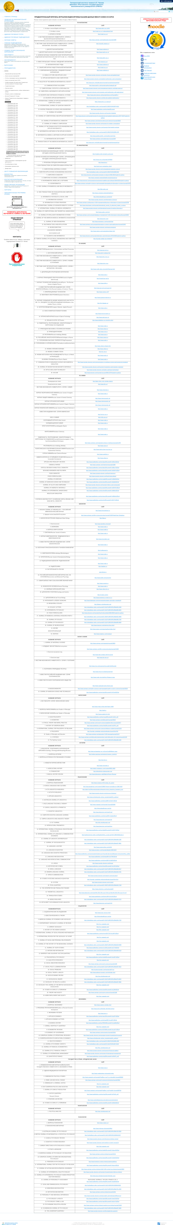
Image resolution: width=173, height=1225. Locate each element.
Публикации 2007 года (12, 132)
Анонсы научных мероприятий (12, 76)
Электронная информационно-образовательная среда (156, 19)
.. (102, 572)
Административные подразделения (16, 37)
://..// (103, 1073)
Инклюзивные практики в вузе (12, 166)
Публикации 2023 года (12, 106)
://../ (103, 70)
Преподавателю (10, 68)
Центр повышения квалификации (16, 171)
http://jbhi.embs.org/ (103, 189)
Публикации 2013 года (12, 122)
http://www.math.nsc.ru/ (103, 52)
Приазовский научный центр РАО (12, 73)
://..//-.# (102, 666)
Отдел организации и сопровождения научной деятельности (15, 161)
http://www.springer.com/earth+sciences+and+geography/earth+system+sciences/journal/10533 (103, 688)
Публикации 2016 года (12, 118)
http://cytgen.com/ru (102, 594)
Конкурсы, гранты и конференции (12, 93)
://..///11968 (102, 40)
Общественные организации (14, 184)
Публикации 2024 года (12, 105)
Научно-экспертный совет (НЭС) (12, 80)
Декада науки (8, 168)
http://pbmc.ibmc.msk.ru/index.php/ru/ (103, 381)
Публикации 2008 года (12, 130)
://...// (103, 227)
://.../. (103, 685)
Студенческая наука (10, 86)
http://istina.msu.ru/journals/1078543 (102, 159)
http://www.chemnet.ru (103, 390)
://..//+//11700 (103, 443)
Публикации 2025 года (12, 103)
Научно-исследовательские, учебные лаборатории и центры (17, 91)
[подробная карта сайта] (3, 1223)
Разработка (163, 1223)
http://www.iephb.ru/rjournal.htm (103, 577)
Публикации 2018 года (12, 115)
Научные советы (10, 40)
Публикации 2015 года (12, 120)
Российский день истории (11, 164)
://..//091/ (102, 1128)
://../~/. (103, 31)
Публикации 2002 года (12, 141)
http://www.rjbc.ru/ (102, 384)
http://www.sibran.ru (103, 328)
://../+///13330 (103, 649)
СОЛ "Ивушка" (148, 70)
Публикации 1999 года (12, 144)
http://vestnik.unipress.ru (102, 43)
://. (102, 331)
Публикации (8, 101)
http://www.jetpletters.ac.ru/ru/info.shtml (102, 320)
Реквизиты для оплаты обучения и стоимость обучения (17, 212)
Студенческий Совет (149, 63)
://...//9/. (102, 751)
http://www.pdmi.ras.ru (103, 58)
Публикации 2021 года (12, 110)
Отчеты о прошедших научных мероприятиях (15, 78)
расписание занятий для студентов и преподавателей (17, 202)
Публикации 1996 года (12, 147)
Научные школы (9, 88)
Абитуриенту (9, 54)
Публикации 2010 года (12, 127)
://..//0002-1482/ (102, 768)
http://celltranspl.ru (103, 550)
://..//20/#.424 (102, 479)
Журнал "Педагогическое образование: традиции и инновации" (16, 99)
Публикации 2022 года (12, 108)
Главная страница (10, 16)
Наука (6, 71)
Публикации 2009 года (12, 129)
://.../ (102, 657)
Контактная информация (13, 179)
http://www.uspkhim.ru (103, 454)
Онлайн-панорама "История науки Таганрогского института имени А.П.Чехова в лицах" (16, 83)
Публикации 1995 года (12, 149)
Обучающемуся (9, 60)
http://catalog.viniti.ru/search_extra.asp (103, 154)
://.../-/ (103, 473)
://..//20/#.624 (103, 490)
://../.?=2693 (103, 706)
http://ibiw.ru (103, 518)
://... (103, 256)
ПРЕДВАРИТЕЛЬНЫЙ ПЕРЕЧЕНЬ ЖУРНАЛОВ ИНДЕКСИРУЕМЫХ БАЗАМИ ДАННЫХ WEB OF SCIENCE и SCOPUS (17, 152)
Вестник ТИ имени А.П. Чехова (12, 96)
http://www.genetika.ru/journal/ (103, 524)
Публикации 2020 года (12, 112)
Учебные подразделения (13, 43)
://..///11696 (102, 464)
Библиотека (7, 158)
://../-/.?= (103, 677)
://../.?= (103, 654)
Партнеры (7, 190)
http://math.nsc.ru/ (103, 34)
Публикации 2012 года (12, 124)
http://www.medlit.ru (103, 529)
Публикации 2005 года (12, 136)
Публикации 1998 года (12, 146)
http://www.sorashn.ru (102, 583)
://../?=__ (102, 783)
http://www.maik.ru (103, 340)
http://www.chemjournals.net (102, 398)
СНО (145, 59)
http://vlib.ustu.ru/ (102, 417)
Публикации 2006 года (12, 134)
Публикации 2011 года (12, 125)
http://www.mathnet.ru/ (103, 49)
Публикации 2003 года (12, 139)
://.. (102, 263)
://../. (103, 346)
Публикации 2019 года (12, 113)
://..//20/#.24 (103, 487)
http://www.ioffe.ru (102, 283)
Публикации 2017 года (12, 117)
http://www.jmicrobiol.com (102, 539)
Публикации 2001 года (12, 142)
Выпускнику (8, 65)
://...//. (103, 269)
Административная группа (13, 34)
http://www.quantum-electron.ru (103, 297)
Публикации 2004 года (12, 137)
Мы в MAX (147, 56)
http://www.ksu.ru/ (102, 61)
